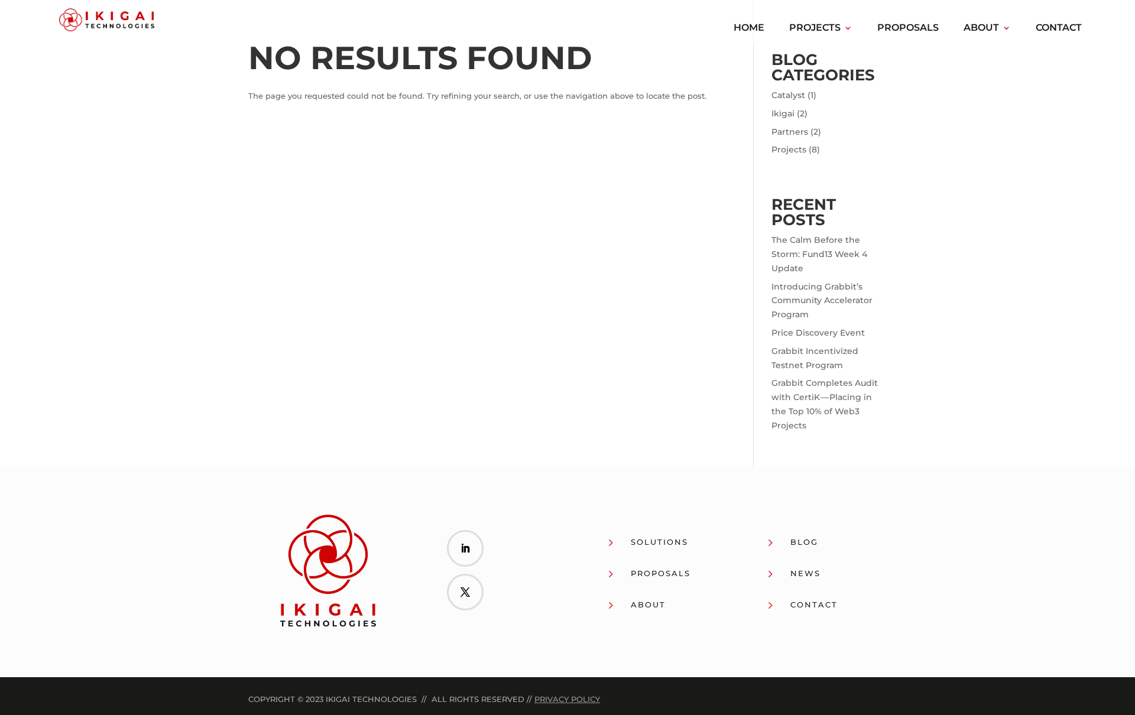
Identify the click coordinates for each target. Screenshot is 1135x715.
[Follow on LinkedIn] (465, 548)
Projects (815, 28)
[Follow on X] (465, 592)
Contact (1059, 28)
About (981, 28)
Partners (789, 131)
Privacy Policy (567, 699)
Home (749, 28)
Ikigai (782, 113)
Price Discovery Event (818, 332)
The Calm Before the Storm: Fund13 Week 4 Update (819, 254)
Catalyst (788, 95)
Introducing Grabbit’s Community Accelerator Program (822, 300)
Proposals (908, 28)
